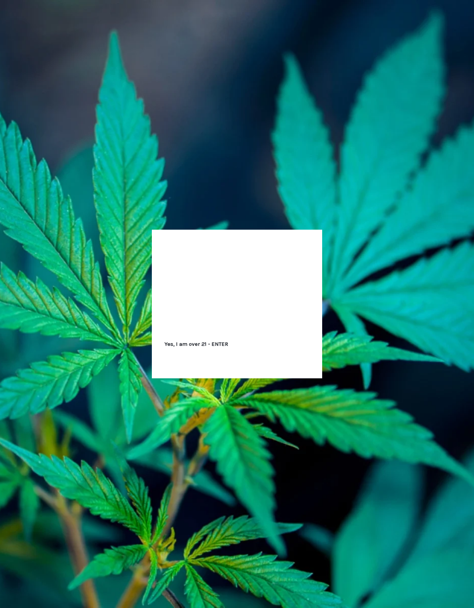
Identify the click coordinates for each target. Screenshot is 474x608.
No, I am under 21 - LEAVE (277, 344)
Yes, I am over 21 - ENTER (196, 344)
